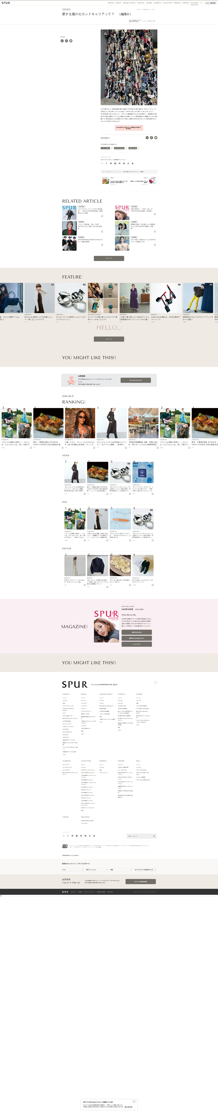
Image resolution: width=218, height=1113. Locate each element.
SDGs (201, 3)
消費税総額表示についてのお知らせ (70, 855)
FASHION (111, 3)
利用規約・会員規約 (101, 892)
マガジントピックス (118, 171)
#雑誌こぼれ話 (132, 148)
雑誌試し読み (109, 171)
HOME (103, 171)
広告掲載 (80, 892)
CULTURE (149, 3)
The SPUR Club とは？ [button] (135, 380)
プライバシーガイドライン (89, 892)
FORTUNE (185, 3)
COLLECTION (167, 3)
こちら (99, 847)
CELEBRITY (157, 3)
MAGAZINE (194, 3)
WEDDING (177, 3)
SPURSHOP (110, 892)
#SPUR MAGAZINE (119, 148)
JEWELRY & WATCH (129, 3)
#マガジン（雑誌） (105, 148)
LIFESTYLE (140, 3)
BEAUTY (118, 3)
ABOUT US (73, 892)
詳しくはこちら (128, 1107)
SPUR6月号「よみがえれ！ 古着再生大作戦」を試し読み (128, 127)
